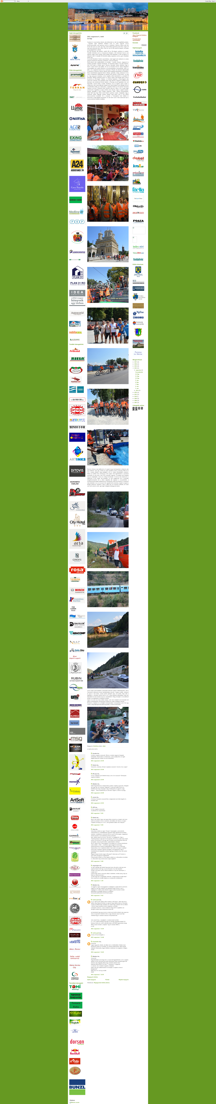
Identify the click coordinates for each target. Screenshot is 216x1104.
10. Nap (137, 378)
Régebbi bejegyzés (124, 979)
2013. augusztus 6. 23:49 (97, 793)
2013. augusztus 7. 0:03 (97, 813)
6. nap (137, 386)
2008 (135, 400)
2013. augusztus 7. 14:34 (97, 928)
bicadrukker (96, 941)
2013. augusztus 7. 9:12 (97, 895)
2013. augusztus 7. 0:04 (97, 825)
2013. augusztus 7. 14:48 (97, 937)
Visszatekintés (139, 372)
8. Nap (137, 382)
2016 (135, 364)
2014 (135, 366)
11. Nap (137, 376)
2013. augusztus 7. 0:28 (97, 861)
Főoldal (107, 979)
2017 (135, 362)
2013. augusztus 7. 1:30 (97, 880)
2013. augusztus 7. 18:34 (97, 974)
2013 (135, 368)
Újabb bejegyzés (91, 979)
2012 (135, 392)
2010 (135, 396)
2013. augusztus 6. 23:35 (97, 760)
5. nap (137, 388)
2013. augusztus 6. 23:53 (97, 803)
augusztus (138, 370)
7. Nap (137, 384)
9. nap (137, 380)
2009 (135, 398)
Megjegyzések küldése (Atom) (101, 982)
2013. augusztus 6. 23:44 (97, 779)
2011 (135, 394)
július (137, 390)
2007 (135, 402)
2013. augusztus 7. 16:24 (97, 952)
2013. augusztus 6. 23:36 (97, 769)
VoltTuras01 (96, 899)
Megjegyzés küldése (92, 977)
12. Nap (137, 374)
